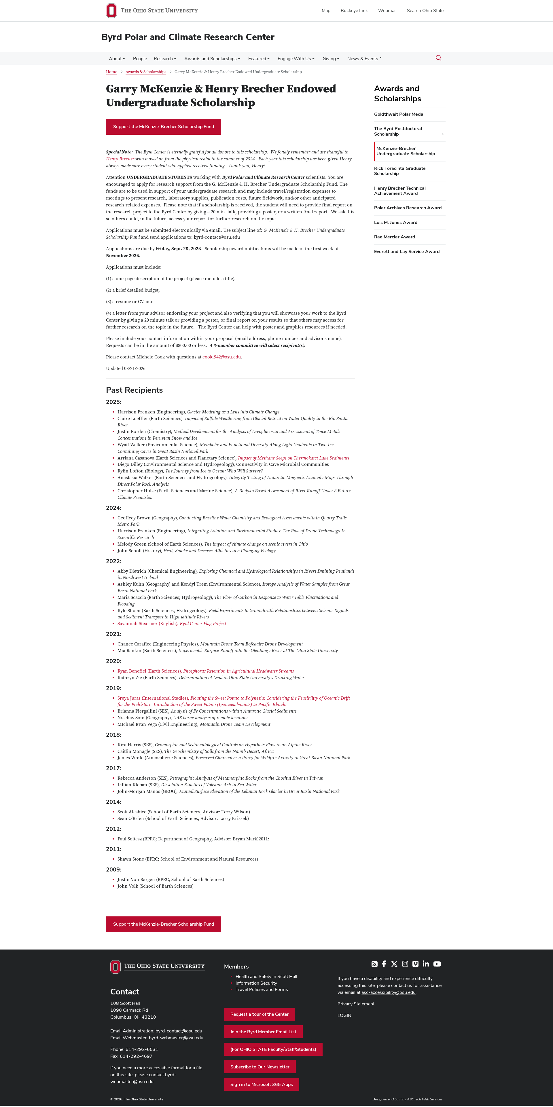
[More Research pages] (175, 60)
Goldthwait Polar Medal (399, 114)
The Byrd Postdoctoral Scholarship (398, 131)
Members (236, 966)
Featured (257, 59)
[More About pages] (124, 60)
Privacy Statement (356, 1004)
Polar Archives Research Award (408, 208)
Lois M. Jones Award (396, 222)
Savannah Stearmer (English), (172, 623)
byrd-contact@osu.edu (179, 1031)
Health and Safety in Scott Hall (266, 976)
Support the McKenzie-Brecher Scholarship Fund (163, 127)
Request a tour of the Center (259, 1014)
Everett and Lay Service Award (407, 251)
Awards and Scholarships (210, 59)
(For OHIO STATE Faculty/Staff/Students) (273, 1049)
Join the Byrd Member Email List (263, 1032)
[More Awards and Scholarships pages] (239, 60)
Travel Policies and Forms (262, 989)
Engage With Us (294, 59)
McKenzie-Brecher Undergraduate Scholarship (405, 151)
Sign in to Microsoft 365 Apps (261, 1084)
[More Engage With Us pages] (313, 60)
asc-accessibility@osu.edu (388, 992)
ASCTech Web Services (425, 1099)
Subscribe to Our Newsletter (259, 1067)
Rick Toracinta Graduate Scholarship (400, 170)
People (140, 59)
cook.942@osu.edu (221, 357)
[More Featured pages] (268, 60)
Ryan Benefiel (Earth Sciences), (206, 671)
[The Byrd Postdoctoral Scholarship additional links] (443, 134)
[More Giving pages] (338, 60)
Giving (329, 59)
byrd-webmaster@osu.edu (176, 1038)
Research (163, 59)
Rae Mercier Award (394, 237)
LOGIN (344, 1015)
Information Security (256, 983)
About (115, 59)
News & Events (362, 59)
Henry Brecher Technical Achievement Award (400, 190)
